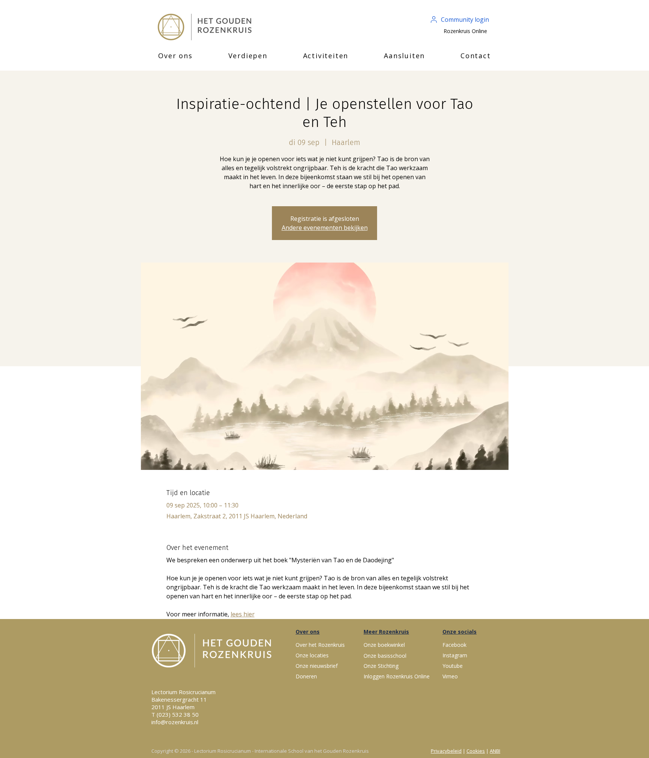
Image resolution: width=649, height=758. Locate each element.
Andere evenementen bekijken (325, 227)
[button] (175, 55)
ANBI (495, 750)
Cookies (475, 750)
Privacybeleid (446, 750)
